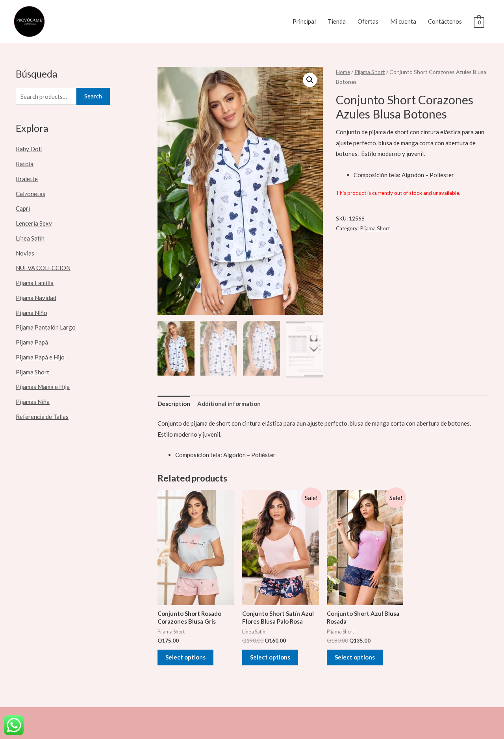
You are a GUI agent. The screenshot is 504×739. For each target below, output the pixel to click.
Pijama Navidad (36, 297)
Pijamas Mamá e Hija (43, 386)
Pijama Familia (35, 282)
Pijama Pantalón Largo (46, 327)
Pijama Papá (32, 342)
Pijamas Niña (33, 401)
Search (93, 96)
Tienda (337, 21)
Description (174, 403)
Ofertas (368, 21)
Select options (185, 657)
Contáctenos (445, 21)
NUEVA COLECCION (43, 267)
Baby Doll (29, 148)
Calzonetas (30, 193)
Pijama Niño (31, 312)
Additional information (229, 403)
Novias (25, 253)
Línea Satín (30, 238)
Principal (304, 21)
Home (343, 72)
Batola (24, 163)
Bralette (27, 178)
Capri (23, 208)
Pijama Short (32, 372)
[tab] (174, 404)
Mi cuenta (403, 21)
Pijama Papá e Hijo (40, 357)
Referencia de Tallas (42, 416)
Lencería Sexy (34, 223)
